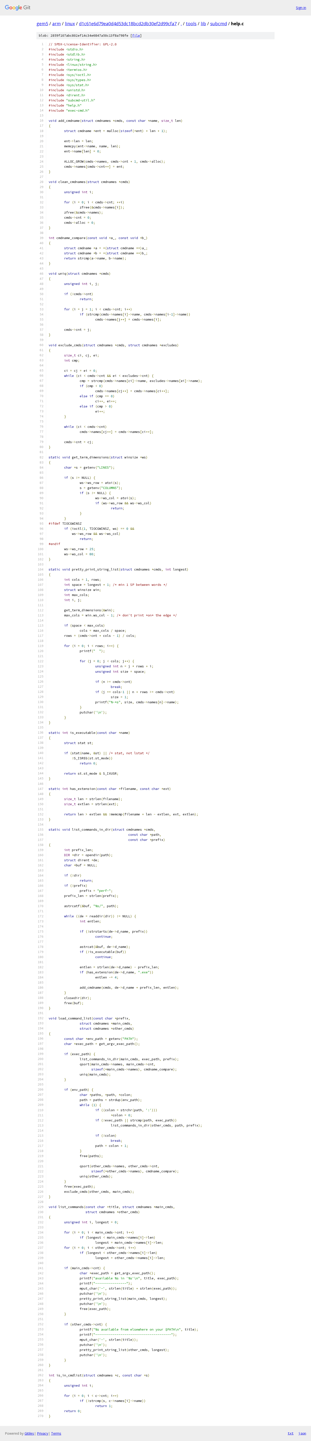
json (302, 1433)
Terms (56, 1433)
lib (203, 23)
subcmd (218, 23)
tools (191, 23)
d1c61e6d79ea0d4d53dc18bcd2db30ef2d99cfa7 (128, 23)
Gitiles (29, 1433)
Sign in (301, 7)
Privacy (42, 1433)
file (136, 35)
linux (70, 23)
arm (56, 23)
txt (291, 1433)
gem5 (42, 23)
